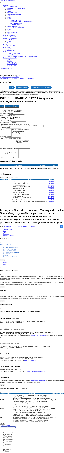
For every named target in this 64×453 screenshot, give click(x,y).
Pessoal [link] (9, 18)
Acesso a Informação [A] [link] (10, 6)
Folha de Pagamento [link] (15, 20)
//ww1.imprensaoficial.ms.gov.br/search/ (34, 371)
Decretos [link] (9, 11)
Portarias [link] (9, 9)
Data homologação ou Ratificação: (9, 129)
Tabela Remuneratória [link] (16, 23)
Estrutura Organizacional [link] (13, 26)
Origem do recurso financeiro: (8, 148)
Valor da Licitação (5, 115)
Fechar (2, 259)
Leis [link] (8, 30)
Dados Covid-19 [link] (11, 45)
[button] (8, 427)
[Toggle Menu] (0, 2)
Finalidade (3, 117)
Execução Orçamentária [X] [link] (10, 38)
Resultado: (3, 127)
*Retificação (6, 232)
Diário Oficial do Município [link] (14, 14)
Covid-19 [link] (5, 44)
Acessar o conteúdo (5, 425)
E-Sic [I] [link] (5, 52)
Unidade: (2, 138)
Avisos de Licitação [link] (12, 32)
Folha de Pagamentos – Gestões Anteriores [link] (21, 21)
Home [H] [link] (6, 5)
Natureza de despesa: (5, 136)
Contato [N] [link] (6, 47)
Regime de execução (5, 122)
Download (6, 234)
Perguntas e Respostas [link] (12, 49)
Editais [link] (8, 15)
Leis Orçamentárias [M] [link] (9, 35)
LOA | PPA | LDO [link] (11, 36)
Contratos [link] (9, 61)
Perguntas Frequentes (9, 235)
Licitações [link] (9, 59)
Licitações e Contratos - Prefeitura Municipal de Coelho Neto (20, 226)
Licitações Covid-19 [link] (12, 62)
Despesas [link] (9, 42)
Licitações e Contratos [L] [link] (10, 58)
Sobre (4, 231)
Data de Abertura (4, 119)
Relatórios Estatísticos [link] (12, 55)
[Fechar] (0, 242)
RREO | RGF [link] (10, 39)
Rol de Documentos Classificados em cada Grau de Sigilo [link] (22, 56)
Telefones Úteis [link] (11, 50)
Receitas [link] (9, 41)
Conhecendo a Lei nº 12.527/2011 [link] (16, 8)
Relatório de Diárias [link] (15, 24)
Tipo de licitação (4, 113)
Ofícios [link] (8, 17)
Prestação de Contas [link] (12, 12)
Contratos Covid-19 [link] (12, 64)
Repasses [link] (9, 33)
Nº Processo (3, 110)
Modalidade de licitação (6, 112)
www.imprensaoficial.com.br (31, 360)
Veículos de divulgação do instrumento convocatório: (14, 126)
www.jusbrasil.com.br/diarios (38, 335)
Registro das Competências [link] (17, 27)
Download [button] (51, 181)
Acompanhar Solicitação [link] (13, 53)
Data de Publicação (5, 120)
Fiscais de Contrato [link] (12, 65)
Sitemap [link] (9, 29)
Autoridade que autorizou (6, 124)
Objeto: (2, 157)
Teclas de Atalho (7, 229)
